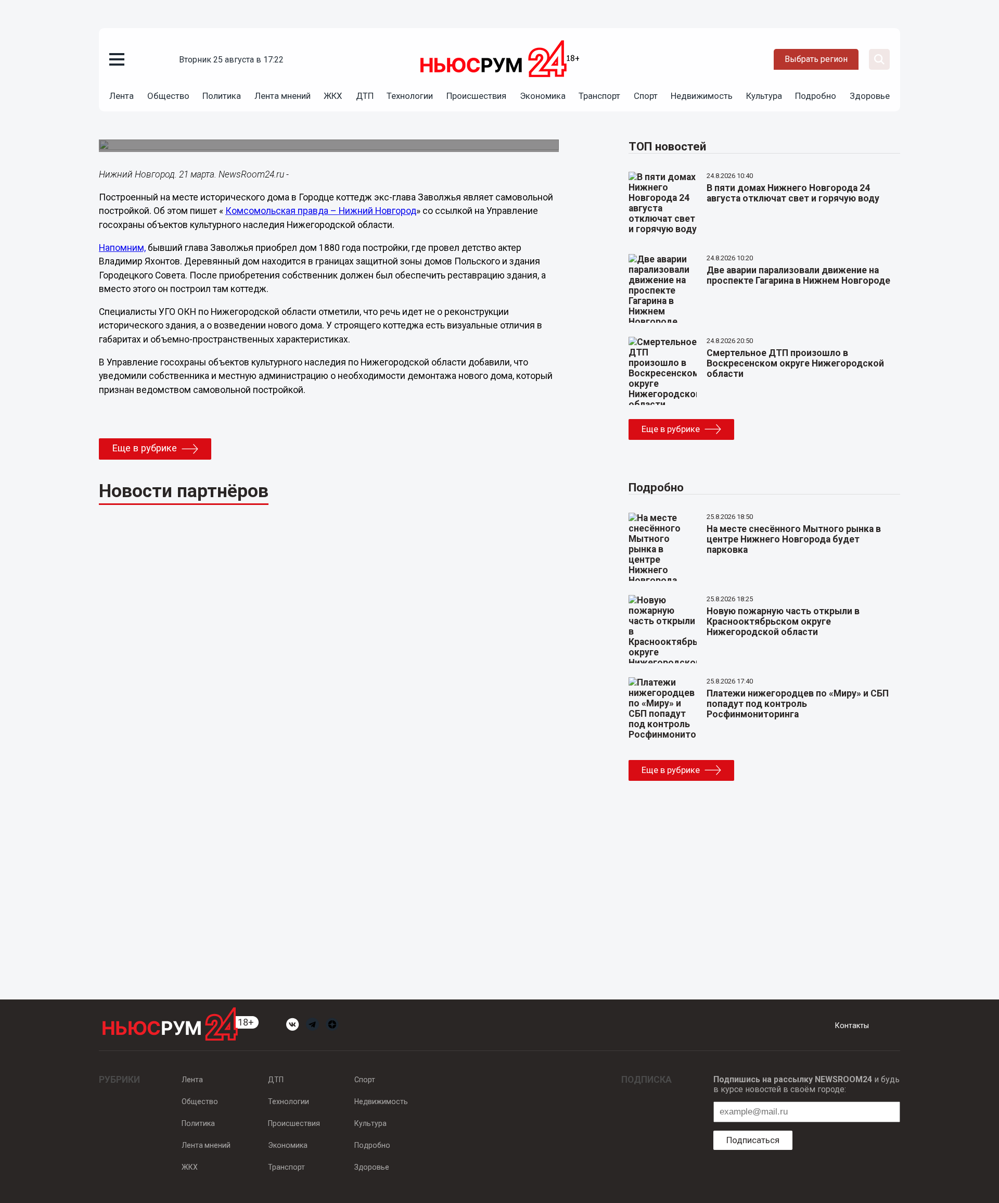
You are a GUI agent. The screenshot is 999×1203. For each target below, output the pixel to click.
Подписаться (752, 1140)
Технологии (410, 96)
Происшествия (476, 96)
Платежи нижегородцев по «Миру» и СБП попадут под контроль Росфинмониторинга (798, 703)
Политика (221, 96)
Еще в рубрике (144, 448)
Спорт (646, 96)
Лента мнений (282, 96)
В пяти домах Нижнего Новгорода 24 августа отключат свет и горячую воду (793, 193)
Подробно (815, 96)
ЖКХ (333, 96)
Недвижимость (702, 96)
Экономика (543, 96)
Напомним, (122, 248)
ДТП (365, 96)
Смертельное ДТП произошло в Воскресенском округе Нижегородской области (795, 363)
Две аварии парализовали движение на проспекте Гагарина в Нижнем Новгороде (798, 275)
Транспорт (599, 96)
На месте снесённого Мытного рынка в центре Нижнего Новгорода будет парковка (794, 539)
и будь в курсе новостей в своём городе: (806, 1084)
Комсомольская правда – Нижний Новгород (320, 211)
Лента (121, 96)
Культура (764, 96)
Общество (168, 96)
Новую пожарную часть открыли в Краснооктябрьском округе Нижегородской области (783, 621)
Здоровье (870, 96)
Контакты (852, 1025)
